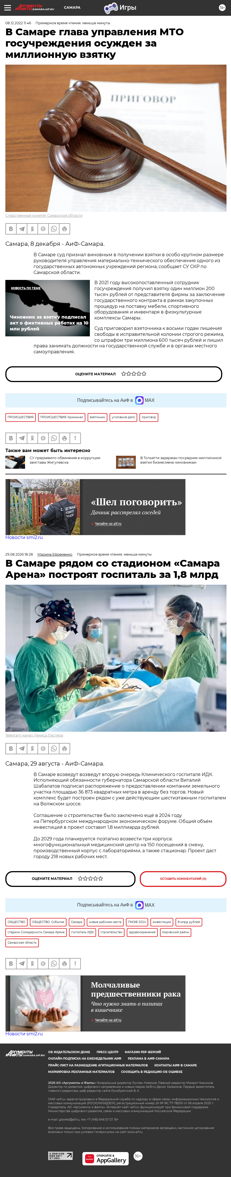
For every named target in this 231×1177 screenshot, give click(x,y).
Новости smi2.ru (24, 537)
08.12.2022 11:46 (18, 23)
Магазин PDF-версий (143, 1052)
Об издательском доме (69, 1052)
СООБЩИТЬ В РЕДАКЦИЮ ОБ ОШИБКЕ (152, 1072)
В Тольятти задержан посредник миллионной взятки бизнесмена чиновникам (180, 460)
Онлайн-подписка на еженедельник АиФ (84, 1058)
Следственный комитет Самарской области (44, 215)
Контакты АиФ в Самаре (175, 1065)
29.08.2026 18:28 (19, 554)
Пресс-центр (107, 1052)
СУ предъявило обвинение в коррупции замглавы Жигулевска (65, 460)
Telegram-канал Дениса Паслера (34, 735)
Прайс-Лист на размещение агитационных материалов (98, 1065)
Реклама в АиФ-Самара (148, 1058)
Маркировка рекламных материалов (81, 1072)
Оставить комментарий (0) (183, 879)
